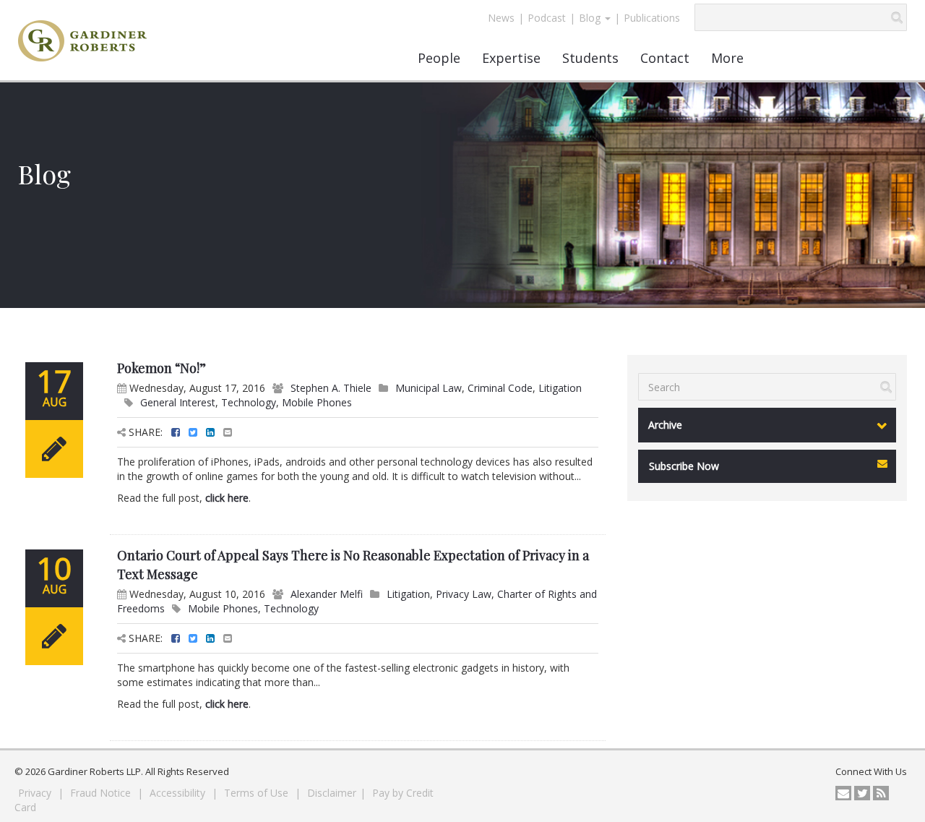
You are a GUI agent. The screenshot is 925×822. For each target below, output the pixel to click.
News (501, 18)
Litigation (560, 388)
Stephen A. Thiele (331, 388)
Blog (591, 18)
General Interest (177, 402)
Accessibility (179, 793)
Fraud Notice (102, 793)
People (439, 58)
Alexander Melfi (327, 594)
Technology (248, 402)
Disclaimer (331, 793)
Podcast (547, 18)
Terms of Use (257, 793)
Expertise (511, 58)
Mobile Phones (317, 402)
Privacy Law (463, 594)
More (727, 58)
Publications (652, 18)
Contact (664, 58)
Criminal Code (500, 388)
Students (590, 58)
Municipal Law (428, 388)
